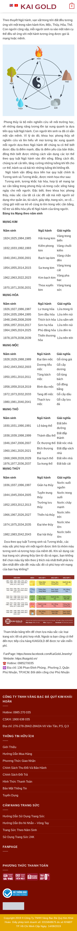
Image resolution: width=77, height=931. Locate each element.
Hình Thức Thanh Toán (17, 781)
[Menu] (5, 6)
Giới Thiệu (9, 747)
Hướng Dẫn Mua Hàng (17, 753)
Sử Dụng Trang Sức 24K (18, 837)
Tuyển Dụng (10, 795)
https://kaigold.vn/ (26, 658)
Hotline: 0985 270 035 (17, 712)
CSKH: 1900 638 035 (16, 719)
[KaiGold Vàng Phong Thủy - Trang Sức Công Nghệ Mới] (38, 6)
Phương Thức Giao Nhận (19, 760)
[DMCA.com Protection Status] (13, 905)
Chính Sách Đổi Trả (15, 774)
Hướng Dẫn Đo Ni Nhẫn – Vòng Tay (26, 823)
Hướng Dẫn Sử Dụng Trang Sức (24, 816)
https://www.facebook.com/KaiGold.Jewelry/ (44, 653)
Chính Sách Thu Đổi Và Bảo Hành (25, 767)
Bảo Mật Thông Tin (15, 788)
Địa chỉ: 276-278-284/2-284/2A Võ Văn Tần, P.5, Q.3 (36, 726)
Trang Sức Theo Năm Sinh (20, 830)
